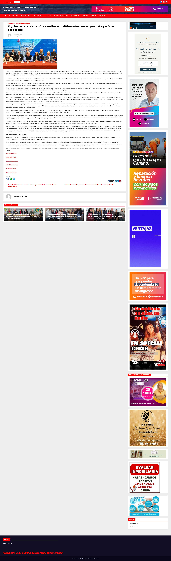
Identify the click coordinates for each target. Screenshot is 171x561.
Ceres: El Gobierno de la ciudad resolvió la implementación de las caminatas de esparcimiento (32, 185)
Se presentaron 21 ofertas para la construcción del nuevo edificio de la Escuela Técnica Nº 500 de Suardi (105, 216)
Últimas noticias (26, 23)
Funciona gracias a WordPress (78, 558)
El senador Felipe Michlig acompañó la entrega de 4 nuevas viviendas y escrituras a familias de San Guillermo (64, 216)
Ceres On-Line (18, 34)
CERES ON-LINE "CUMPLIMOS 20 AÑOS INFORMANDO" (33, 552)
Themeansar (96, 558)
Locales (48, 15)
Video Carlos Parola (11, 172)
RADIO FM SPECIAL (26, 15)
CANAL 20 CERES (13, 15)
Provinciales (75, 15)
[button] (167, 15)
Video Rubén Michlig (11, 157)
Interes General (11, 23)
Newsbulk (90, 558)
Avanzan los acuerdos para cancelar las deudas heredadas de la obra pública (88, 185)
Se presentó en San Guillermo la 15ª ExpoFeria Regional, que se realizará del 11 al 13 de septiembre (23, 216)
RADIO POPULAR (38, 15)
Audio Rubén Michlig (11, 153)
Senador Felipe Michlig (61, 15)
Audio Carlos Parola (11, 168)
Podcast (93, 15)
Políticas (85, 15)
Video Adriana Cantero (12, 165)
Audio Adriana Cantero (12, 161)
